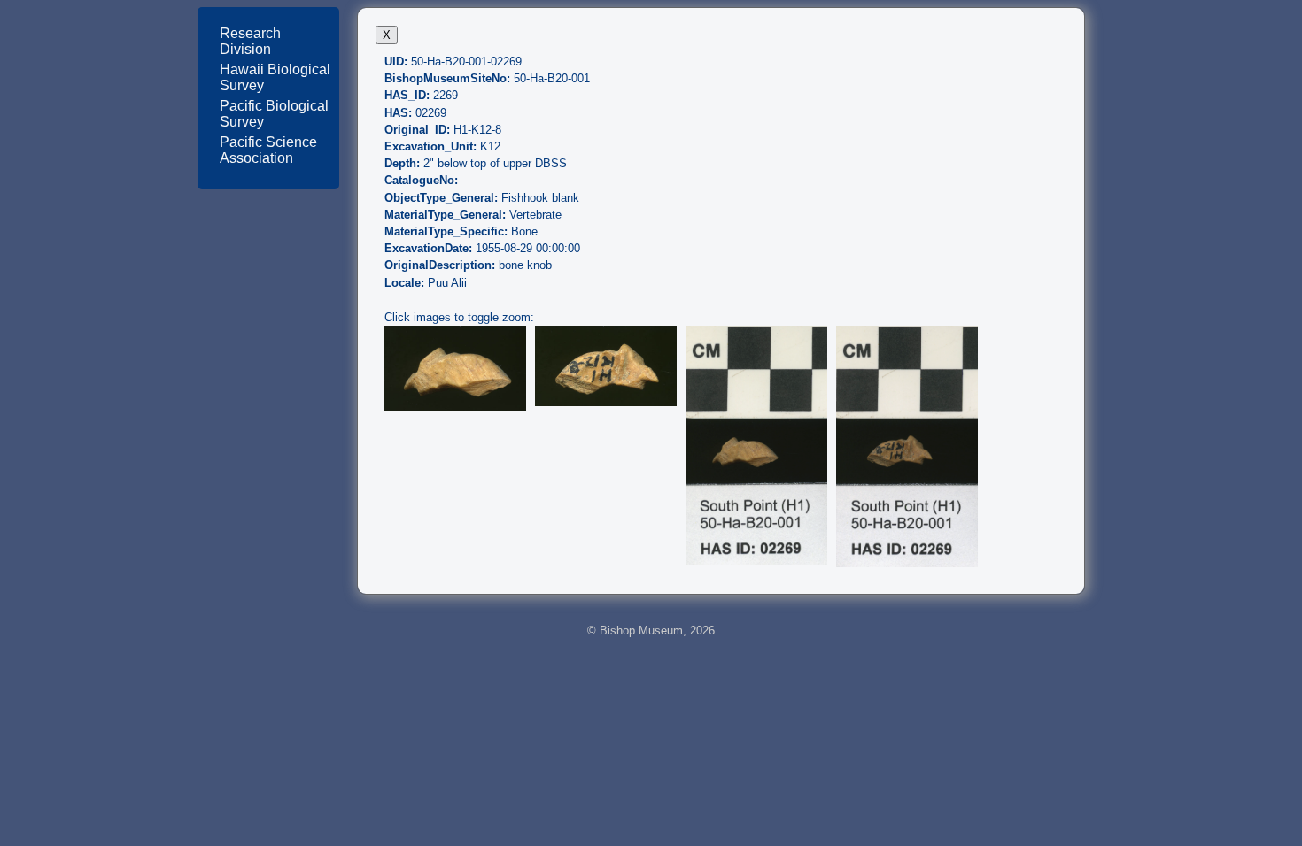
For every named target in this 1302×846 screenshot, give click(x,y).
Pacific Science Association (268, 150)
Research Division (250, 41)
